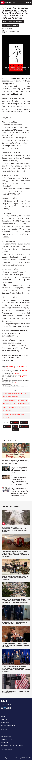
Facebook (22, 372)
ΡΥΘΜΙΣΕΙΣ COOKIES (6, 749)
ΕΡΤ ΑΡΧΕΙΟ (4, 729)
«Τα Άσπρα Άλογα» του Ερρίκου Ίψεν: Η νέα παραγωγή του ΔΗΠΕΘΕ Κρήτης (19, 469)
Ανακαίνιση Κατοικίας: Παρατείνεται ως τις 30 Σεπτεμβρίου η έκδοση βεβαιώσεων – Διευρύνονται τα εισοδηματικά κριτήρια (16, 600)
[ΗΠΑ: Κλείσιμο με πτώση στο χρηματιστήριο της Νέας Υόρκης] (16, 681)
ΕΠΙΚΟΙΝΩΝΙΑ (4, 742)
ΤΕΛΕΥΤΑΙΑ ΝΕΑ (11, 506)
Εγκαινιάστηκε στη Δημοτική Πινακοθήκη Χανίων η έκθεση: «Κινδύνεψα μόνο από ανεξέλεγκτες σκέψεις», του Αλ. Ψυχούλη (19, 480)
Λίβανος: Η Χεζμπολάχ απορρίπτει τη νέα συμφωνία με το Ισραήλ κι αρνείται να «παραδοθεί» (15, 577)
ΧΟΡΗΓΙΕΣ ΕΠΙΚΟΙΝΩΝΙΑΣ (10, 25)
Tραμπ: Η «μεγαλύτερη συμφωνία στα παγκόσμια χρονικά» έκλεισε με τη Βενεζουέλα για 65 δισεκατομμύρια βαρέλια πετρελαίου (16, 669)
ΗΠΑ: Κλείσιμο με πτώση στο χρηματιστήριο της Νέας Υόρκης (16, 691)
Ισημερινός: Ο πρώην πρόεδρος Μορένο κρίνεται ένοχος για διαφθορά (14, 623)
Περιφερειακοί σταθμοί (15, 21)
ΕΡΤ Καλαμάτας (22, 400)
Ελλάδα (22, 366)
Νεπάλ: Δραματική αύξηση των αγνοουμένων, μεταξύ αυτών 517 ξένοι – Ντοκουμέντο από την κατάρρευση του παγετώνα (14, 529)
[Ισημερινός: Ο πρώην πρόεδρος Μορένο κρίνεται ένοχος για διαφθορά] (16, 612)
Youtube (24, 375)
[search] (22, 2)
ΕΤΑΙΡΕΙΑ (3, 716)
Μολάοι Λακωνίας (23, 404)
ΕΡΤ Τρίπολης (7, 404)
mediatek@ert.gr (6, 704)
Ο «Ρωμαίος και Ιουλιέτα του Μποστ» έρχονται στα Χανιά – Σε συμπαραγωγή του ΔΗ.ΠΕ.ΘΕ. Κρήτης (15, 462)
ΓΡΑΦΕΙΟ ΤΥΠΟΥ (5, 719)
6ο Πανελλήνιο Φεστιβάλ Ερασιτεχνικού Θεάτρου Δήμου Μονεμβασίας (14, 395)
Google (24, 370)
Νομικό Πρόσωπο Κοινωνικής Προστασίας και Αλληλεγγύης (15, 409)
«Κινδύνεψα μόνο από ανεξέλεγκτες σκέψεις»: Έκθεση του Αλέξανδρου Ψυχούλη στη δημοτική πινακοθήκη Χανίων (19, 491)
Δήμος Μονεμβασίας (10, 400)
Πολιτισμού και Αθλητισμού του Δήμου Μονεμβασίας (14, 415)
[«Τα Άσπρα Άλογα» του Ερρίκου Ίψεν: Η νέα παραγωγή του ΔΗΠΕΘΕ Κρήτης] (6, 468)
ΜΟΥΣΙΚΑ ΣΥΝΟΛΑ (6, 736)
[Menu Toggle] (14, 2)
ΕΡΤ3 (4, 21)
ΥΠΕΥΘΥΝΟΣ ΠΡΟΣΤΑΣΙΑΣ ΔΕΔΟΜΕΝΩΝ (12, 746)
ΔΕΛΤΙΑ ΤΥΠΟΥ (5, 722)
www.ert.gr (4, 758)
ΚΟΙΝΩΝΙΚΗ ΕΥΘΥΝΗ (6, 739)
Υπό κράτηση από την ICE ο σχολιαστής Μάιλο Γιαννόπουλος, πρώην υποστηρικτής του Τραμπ (16, 645)
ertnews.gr (17, 383)
